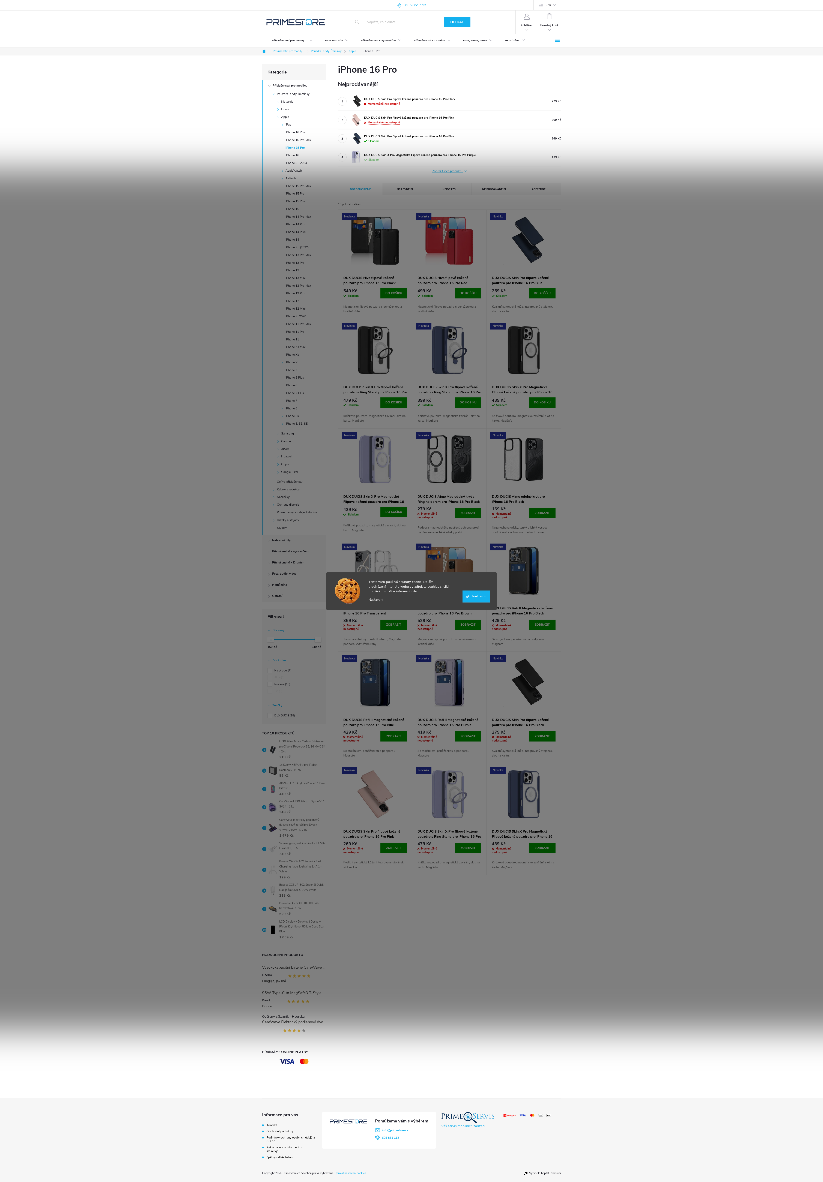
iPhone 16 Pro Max (298, 140)
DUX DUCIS (284, 716)
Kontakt (271, 1125)
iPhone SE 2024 (296, 163)
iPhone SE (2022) (297, 247)
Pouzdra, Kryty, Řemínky (293, 94)
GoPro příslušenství (290, 482)
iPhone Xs (292, 355)
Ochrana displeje (288, 505)
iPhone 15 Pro (295, 194)
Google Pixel (289, 472)
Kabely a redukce (288, 489)
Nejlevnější (405, 189)
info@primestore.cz (395, 1130)
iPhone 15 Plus (295, 201)
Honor (285, 109)
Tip (277, 691)
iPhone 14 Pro (295, 224)
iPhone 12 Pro (295, 293)
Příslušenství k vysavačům (290, 551)
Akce (279, 677)
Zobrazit (468, 513)
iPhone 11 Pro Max (298, 324)
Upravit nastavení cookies (350, 1173)
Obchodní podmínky (279, 1131)
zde (414, 591)
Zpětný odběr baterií (279, 1157)
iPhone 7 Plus (294, 393)
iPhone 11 (292, 339)
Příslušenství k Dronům (288, 562)
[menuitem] (288, 40)
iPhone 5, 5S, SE (296, 424)
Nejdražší (449, 189)
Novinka (281, 684)
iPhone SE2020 (295, 316)
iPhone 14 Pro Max (298, 217)
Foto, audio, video (284, 574)
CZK (548, 5)
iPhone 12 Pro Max (298, 286)
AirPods (290, 178)
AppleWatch (293, 171)
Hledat (457, 22)
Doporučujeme (360, 189)
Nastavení (376, 599)
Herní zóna (279, 585)
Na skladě (282, 671)
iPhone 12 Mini (295, 309)
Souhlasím (479, 596)
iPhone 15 (292, 209)
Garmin (286, 441)
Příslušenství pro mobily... (290, 86)
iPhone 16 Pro (295, 148)
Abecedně (538, 189)
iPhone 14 (292, 240)
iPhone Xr (292, 362)
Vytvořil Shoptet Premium (545, 1173)
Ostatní (277, 596)
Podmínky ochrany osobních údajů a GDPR (290, 1139)
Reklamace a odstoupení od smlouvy (284, 1149)
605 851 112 (390, 1138)
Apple (285, 117)
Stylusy (282, 528)
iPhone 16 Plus (295, 132)
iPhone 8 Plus (294, 378)
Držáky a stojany (288, 520)
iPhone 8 (291, 385)
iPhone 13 (292, 270)
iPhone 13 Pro (295, 263)
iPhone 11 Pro (295, 332)
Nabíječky (283, 497)
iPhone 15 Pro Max (298, 186)
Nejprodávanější (494, 189)
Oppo (285, 464)
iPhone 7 (291, 401)
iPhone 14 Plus (295, 232)
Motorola (287, 102)
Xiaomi (285, 449)
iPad (288, 125)
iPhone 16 (292, 155)
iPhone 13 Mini (295, 278)
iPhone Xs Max (295, 347)
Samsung (287, 433)
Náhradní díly (281, 540)
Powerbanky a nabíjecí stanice (297, 512)
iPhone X (291, 370)
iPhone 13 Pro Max (298, 255)
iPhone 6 (291, 408)
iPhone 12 (292, 301)
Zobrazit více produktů (447, 171)
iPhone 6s (292, 416)
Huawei (286, 456)
